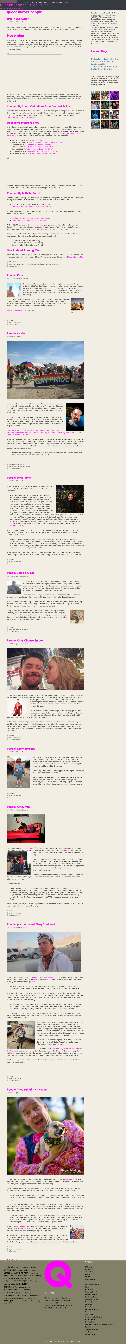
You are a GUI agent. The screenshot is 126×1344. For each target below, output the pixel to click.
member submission (11, 1298)
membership (34, 1295)
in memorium (13, 466)
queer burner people (43, 264)
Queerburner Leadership (93, 1317)
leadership (12, 629)
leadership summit (21, 1295)
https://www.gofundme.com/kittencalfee (21, 117)
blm (30, 1270)
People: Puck (15, 275)
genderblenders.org (17, 525)
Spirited (87, 1327)
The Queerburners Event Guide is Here (104, 59)
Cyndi (65, 848)
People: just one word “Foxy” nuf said (31, 924)
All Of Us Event (90, 1272)
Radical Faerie (90, 1319)
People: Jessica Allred (20, 572)
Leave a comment (14, 266)
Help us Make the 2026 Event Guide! (103, 61)
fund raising (32, 264)
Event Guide (53, 2)
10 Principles (89, 1267)
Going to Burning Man (39, 2)
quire (50, 264)
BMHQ (33, 1270)
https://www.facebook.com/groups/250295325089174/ (31, 207)
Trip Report (89, 1332)
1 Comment (12, 1251)
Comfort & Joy (44, 1188)
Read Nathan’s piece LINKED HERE (20, 310)
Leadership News (91, 1297)
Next (14, 1259)
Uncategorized (90, 1334)
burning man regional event (22, 1281)
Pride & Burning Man (75, 257)
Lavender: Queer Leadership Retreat (48, 143)
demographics (20, 1287)
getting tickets (21, 1293)
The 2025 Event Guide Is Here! (101, 69)
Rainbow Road (17, 1300)
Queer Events (90, 1314)
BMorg (7, 1273)
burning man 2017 (34, 1278)
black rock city (22, 1270)
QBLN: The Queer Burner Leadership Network (29, 220)
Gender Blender (29, 848)
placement (21, 1298)
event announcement (22, 264)
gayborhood (10, 1292)
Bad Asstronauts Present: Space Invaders (37, 147)
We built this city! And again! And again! (104, 66)
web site (55, 264)
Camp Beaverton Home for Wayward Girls (42, 977)
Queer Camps (90, 1312)
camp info (12, 264)
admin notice (10, 1270)
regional (28, 1301)
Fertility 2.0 (19, 1290)
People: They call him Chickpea (27, 1089)
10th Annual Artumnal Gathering (39, 145)
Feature (11, 320)
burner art (13, 1273)
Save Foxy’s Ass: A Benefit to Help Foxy (42, 153)
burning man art (8, 1281)
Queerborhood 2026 (98, 64)
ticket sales (34, 1301)
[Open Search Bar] (124, 1)
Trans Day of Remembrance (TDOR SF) (38, 149)
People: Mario (16, 333)
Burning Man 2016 (21, 1278)
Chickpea (68, 1179)
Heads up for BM (91, 1292)
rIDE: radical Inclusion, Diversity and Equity (100, 1324)
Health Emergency (91, 1294)
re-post (23, 1301)
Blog (61, 2)
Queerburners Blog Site (24, 5)
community (21, 1283)
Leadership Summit (92, 1299)
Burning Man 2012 (33, 1273)
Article (87, 1274)
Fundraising (89, 1289)
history (27, 1293)
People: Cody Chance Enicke (25, 640)
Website (39, 848)
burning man (22, 1273)
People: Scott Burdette (21, 748)
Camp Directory (24, 2)
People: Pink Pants (19, 477)
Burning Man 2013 (10, 1276)
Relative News (90, 1322)
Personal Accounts (91, 1309)
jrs (31, 1293)
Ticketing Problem (91, 1329)
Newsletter (89, 1304)
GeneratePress (76, 1341)
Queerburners (10, 2)
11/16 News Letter (18, 18)
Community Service (92, 1284)
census (87, 1282)
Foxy (33, 982)
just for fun (35, 1293)
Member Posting (19, 464)
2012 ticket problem (22, 1267)
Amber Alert (21, 1226)
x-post (87, 1337)
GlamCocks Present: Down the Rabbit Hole (42, 151)
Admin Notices (13, 262)
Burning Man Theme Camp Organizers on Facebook (31, 218)
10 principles (9, 1267)
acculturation (32, 1267)
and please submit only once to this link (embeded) (52, 229)
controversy (10, 1287)
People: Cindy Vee (18, 806)
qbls (25, 1298)
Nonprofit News (90, 1307)
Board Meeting (90, 1279)
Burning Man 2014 (26, 1275)
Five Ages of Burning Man (35, 140)
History (66, 2)
